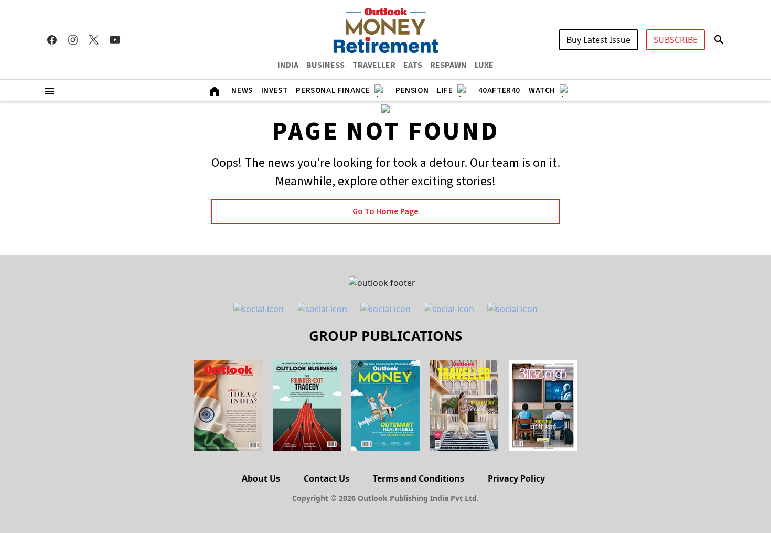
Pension (412, 90)
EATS (412, 65)
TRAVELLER (373, 65)
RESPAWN (448, 65)
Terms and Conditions (418, 478)
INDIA (287, 65)
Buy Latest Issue (598, 40)
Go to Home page (385, 211)
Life (445, 90)
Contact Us (326, 478)
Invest (274, 90)
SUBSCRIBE (676, 40)
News (241, 90)
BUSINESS (325, 65)
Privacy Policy (516, 478)
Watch (542, 90)
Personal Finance (333, 90)
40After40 (499, 90)
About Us (261, 478)
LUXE (484, 65)
